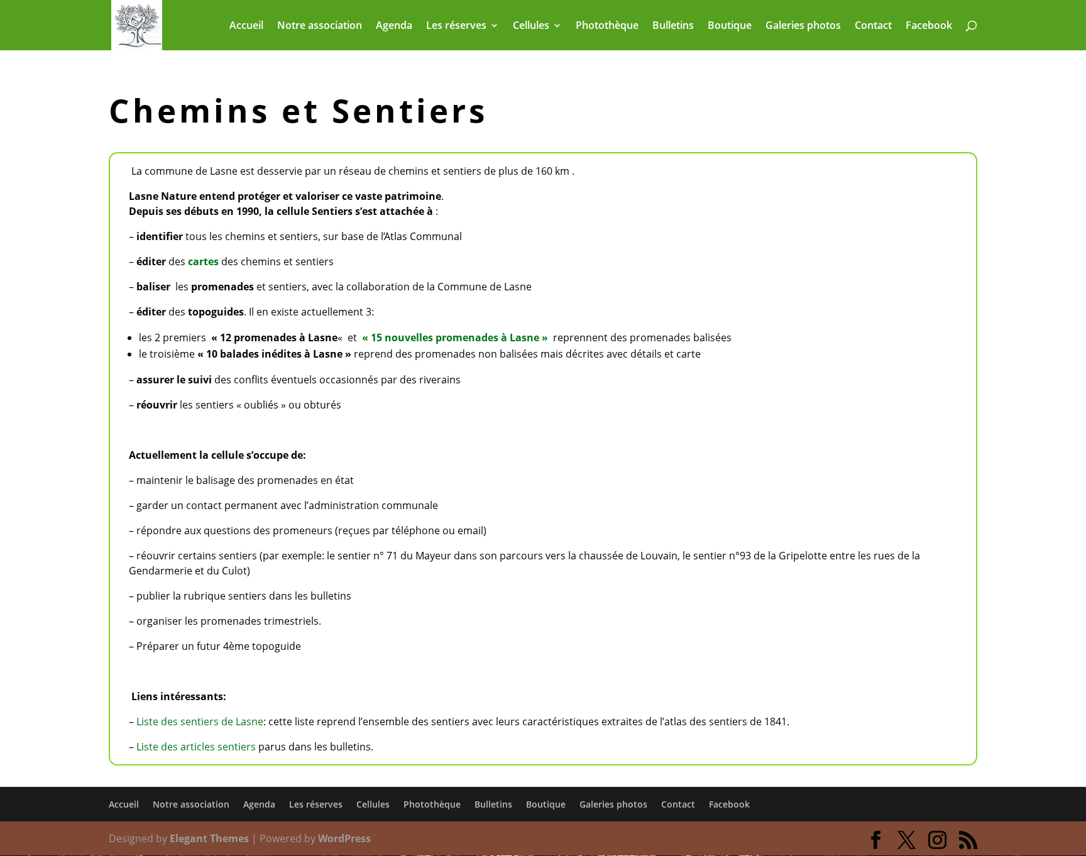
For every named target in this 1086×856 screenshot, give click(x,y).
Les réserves (456, 26)
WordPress (344, 838)
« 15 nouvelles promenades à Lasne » (455, 337)
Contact (873, 26)
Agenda (394, 26)
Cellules (531, 26)
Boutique (730, 26)
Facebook (929, 26)
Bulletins (673, 26)
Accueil (246, 26)
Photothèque (607, 26)
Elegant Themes (209, 838)
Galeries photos (803, 26)
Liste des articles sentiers (196, 747)
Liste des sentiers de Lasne (199, 721)
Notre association (319, 26)
